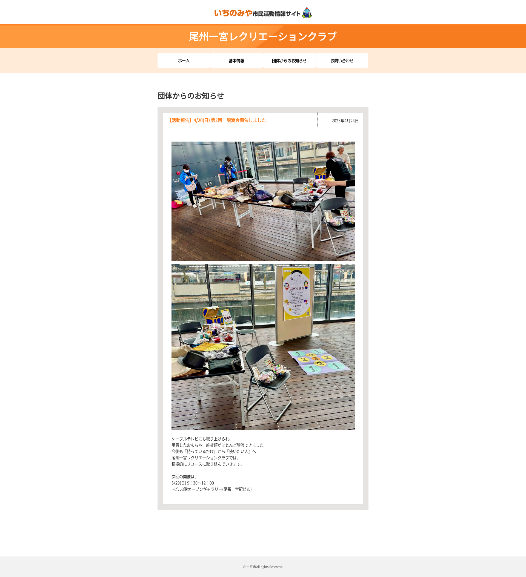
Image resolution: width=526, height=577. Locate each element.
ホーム (184, 60)
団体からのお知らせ (289, 60)
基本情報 (236, 60)
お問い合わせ (341, 60)
